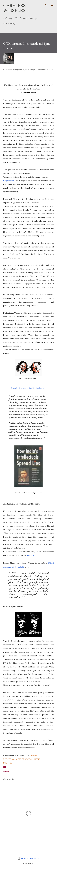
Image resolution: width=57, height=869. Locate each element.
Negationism (8, 180)
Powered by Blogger (30, 858)
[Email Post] (4, 768)
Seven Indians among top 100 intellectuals (28, 388)
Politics (7, 763)
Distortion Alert (12, 759)
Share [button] (6, 771)
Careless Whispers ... (16, 8)
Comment (35, 755)
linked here (32, 555)
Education (27, 759)
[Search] (45, 4)
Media (37, 759)
